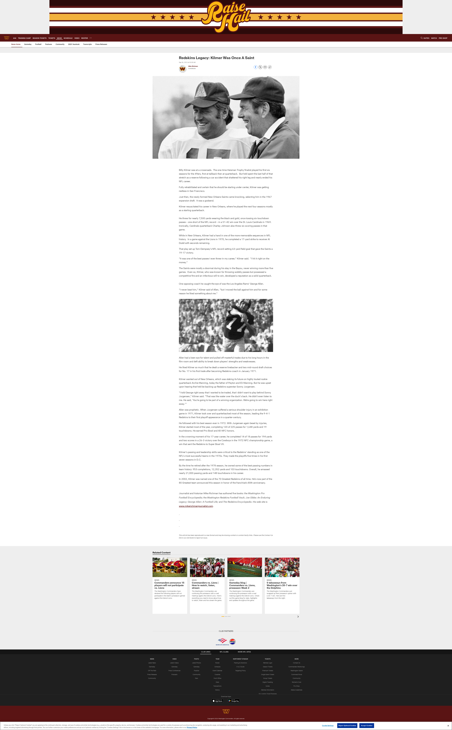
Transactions (217, 686)
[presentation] (298, 617)
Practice (196, 670)
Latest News (152, 663)
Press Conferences (174, 670)
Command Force (296, 674)
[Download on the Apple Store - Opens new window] (217, 701)
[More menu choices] (91, 38)
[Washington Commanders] (226, 712)
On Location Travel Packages (268, 694)
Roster (217, 663)
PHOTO (196, 659)
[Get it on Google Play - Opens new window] (233, 702)
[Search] (422, 37)
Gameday (152, 666)
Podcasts (174, 674)
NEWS (152, 659)
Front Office (217, 678)
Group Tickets (267, 678)
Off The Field (152, 670)
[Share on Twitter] (260, 68)
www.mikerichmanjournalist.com (196, 506)
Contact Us (296, 663)
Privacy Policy (192, 727)
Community (152, 678)
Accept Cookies (366, 725)
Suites (268, 686)
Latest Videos (174, 663)
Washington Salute (297, 670)
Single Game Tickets (267, 674)
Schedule (217, 666)
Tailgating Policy (240, 670)
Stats (217, 682)
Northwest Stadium (240, 659)
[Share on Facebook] (256, 68)
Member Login (267, 663)
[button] (222, 616)
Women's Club (296, 682)
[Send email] (265, 68)
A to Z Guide (240, 666)
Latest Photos (196, 663)
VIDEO (174, 659)
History (217, 690)
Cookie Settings (328, 725)
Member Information (267, 690)
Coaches (217, 674)
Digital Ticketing (268, 682)
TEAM (217, 659)
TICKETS (267, 659)
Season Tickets (267, 666)
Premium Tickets (267, 670)
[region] (226, 726)
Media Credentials (296, 690)
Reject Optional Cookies (347, 725)
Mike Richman (193, 66)
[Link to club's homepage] (6, 38)
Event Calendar (217, 670)
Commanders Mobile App (297, 666)
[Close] (448, 725)
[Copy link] (270, 67)
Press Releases (152, 674)
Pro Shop (297, 686)
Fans (196, 678)
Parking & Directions (240, 663)
